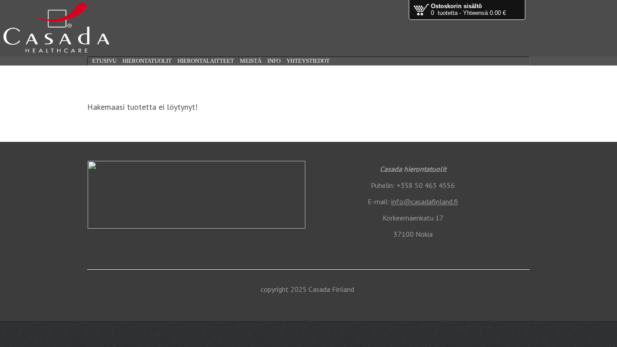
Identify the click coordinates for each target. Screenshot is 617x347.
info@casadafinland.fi (424, 201)
